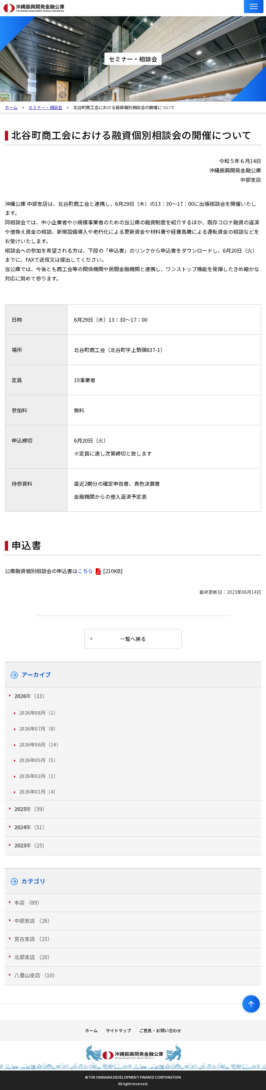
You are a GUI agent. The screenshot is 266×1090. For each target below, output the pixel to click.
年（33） (30, 696)
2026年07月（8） (38, 728)
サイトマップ (118, 1030)
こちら (85, 571)
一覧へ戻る (133, 639)
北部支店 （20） (33, 957)
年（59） (30, 809)
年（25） (30, 845)
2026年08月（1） (38, 712)
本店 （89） (28, 902)
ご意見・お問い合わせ (160, 1030)
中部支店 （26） (33, 920)
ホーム (91, 1030)
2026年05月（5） (38, 760)
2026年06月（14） (40, 744)
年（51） (30, 827)
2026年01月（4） (38, 791)
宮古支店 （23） (33, 939)
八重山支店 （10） (36, 975)
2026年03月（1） (38, 775)
